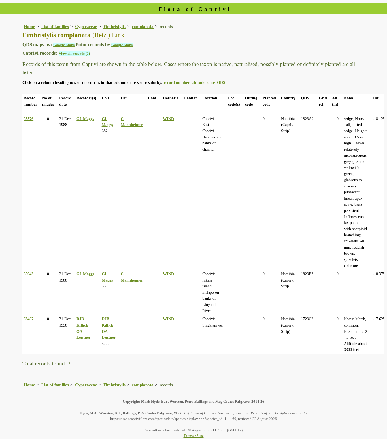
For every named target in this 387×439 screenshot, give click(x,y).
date (211, 82)
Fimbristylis (114, 26)
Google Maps (64, 45)
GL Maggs (85, 118)
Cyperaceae (86, 26)
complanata (143, 26)
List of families (55, 26)
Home (29, 26)
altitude (198, 82)
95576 (28, 118)
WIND (168, 118)
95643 (28, 274)
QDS (221, 82)
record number (177, 82)
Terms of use (194, 436)
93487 (28, 319)
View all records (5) (74, 53)
